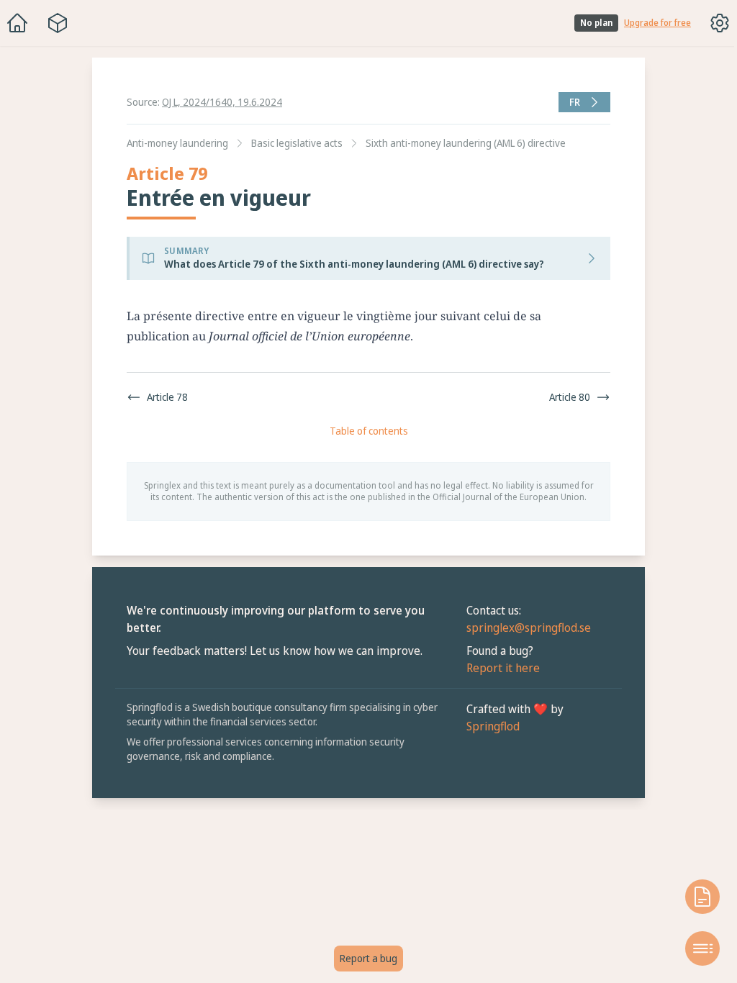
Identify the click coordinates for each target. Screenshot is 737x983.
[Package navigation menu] (57, 23)
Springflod (489, 726)
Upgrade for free (657, 23)
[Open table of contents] (695, 948)
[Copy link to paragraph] (557, 316)
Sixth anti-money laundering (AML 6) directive (462, 143)
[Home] (17, 23)
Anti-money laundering (174, 143)
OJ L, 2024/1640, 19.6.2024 (222, 102)
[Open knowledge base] (695, 896)
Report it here (499, 668)
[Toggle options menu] (719, 23)
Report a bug (365, 958)
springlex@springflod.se (525, 627)
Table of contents (365, 431)
